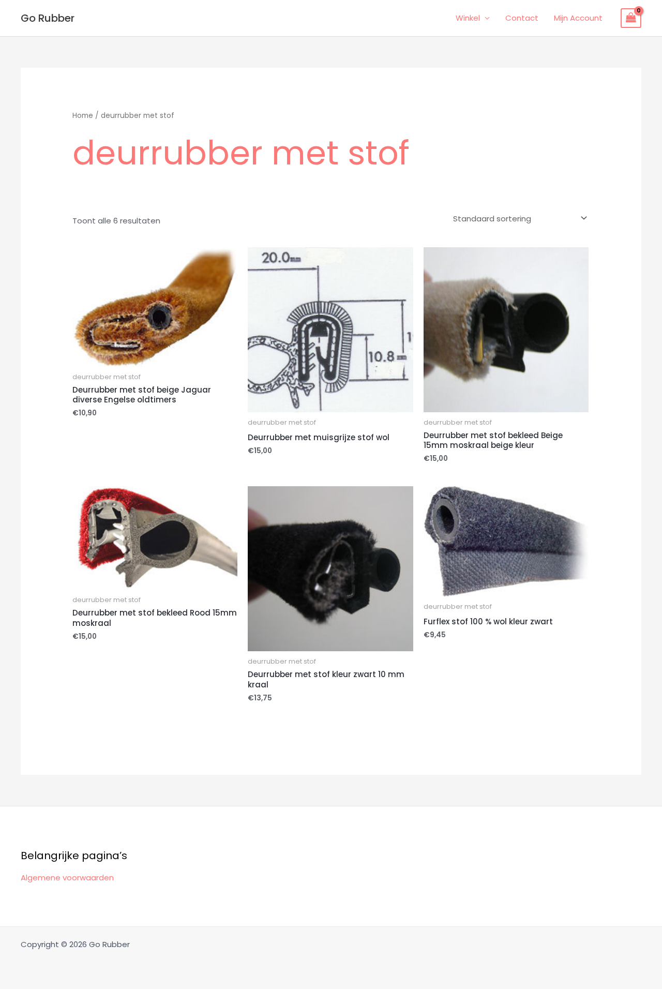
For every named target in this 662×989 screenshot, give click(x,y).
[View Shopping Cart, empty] (631, 18)
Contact (521, 17)
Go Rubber (47, 18)
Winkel (468, 17)
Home (82, 116)
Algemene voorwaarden (67, 877)
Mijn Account (578, 17)
